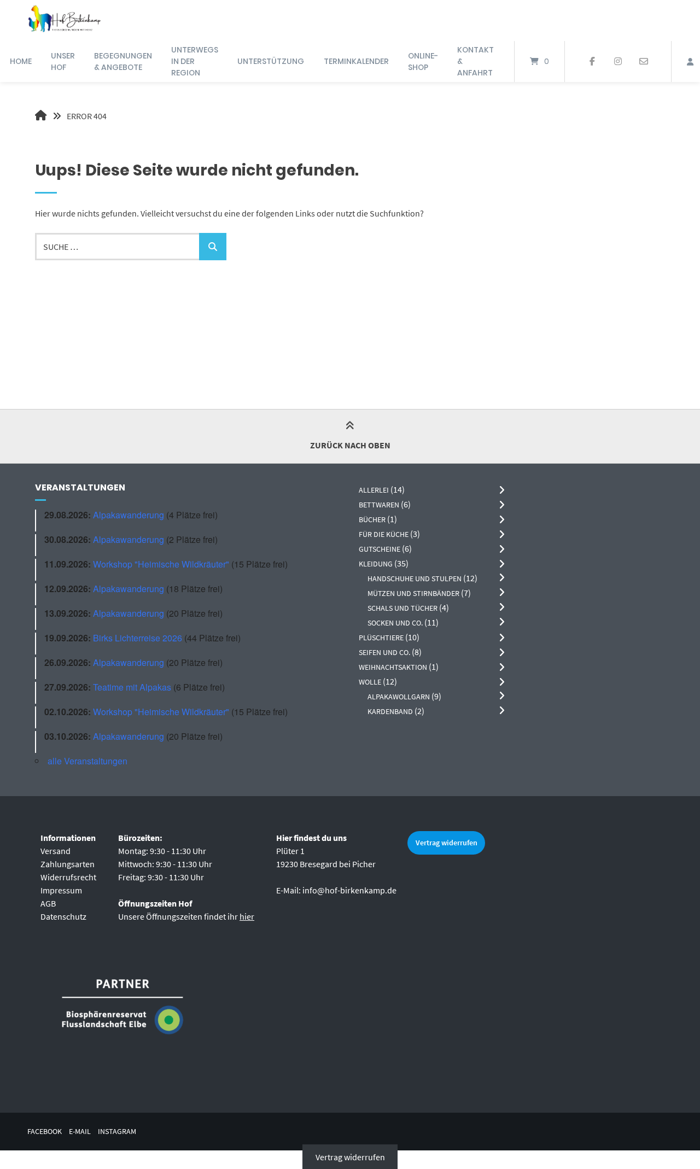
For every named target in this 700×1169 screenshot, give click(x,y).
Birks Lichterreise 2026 (137, 638)
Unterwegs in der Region (194, 61)
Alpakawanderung (128, 514)
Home (21, 61)
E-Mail (80, 1131)
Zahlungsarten (67, 863)
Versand (55, 850)
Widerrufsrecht (68, 877)
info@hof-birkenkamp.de (349, 890)
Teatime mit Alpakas (132, 687)
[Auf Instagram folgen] (618, 61)
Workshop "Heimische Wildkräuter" (161, 564)
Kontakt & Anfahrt (475, 61)
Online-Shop (423, 61)
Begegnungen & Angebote (123, 61)
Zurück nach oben (350, 445)
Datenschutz (63, 916)
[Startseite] (64, 20)
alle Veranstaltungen (87, 761)
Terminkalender (356, 61)
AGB (48, 903)
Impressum (61, 890)
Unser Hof (63, 61)
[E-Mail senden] (643, 61)
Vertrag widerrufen (446, 842)
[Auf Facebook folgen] (592, 61)
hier (247, 916)
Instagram (117, 1131)
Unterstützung (270, 61)
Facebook (44, 1131)
